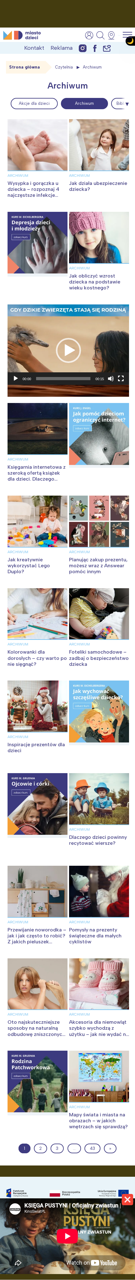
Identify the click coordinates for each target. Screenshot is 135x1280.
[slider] (63, 378)
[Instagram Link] (83, 48)
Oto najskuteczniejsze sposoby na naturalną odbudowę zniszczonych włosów (36, 1031)
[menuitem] (34, 103)
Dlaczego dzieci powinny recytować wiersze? (98, 840)
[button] (68, 350)
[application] (68, 350)
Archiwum (84, 103)
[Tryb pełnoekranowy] (121, 378)
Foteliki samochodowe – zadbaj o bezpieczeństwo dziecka (99, 658)
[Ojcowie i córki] (38, 805)
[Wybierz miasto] (113, 35)
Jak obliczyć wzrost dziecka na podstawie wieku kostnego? (94, 282)
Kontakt (34, 47)
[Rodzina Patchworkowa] (38, 1083)
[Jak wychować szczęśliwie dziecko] (99, 713)
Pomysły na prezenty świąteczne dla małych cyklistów (95, 936)
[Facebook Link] (95, 48)
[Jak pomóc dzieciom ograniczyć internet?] (99, 435)
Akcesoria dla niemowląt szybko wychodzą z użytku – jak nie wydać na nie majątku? (99, 1031)
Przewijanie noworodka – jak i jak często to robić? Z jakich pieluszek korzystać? (37, 939)
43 (92, 1148)
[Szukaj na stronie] (100, 35)
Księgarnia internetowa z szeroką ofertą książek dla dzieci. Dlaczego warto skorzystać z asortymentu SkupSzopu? (37, 482)
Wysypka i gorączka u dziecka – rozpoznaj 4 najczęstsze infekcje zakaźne (33, 192)
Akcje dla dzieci (34, 103)
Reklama (62, 47)
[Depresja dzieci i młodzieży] (38, 244)
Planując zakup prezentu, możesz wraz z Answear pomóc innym (98, 565)
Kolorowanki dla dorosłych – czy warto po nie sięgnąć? (37, 658)
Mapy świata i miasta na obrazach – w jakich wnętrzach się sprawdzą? (98, 1121)
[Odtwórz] (16, 378)
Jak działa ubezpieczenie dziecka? (98, 186)
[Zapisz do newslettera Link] (107, 48)
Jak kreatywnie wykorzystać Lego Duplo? (29, 565)
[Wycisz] (111, 378)
